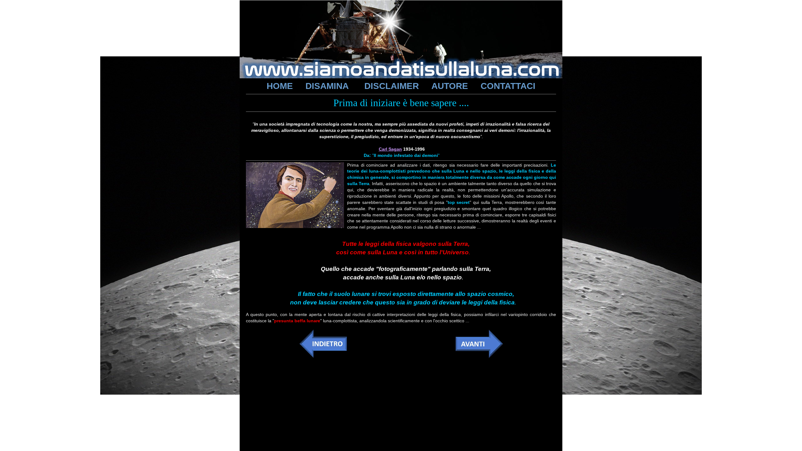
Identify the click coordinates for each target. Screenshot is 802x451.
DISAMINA (327, 86)
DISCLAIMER (391, 86)
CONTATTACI (508, 86)
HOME (280, 86)
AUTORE (449, 86)
